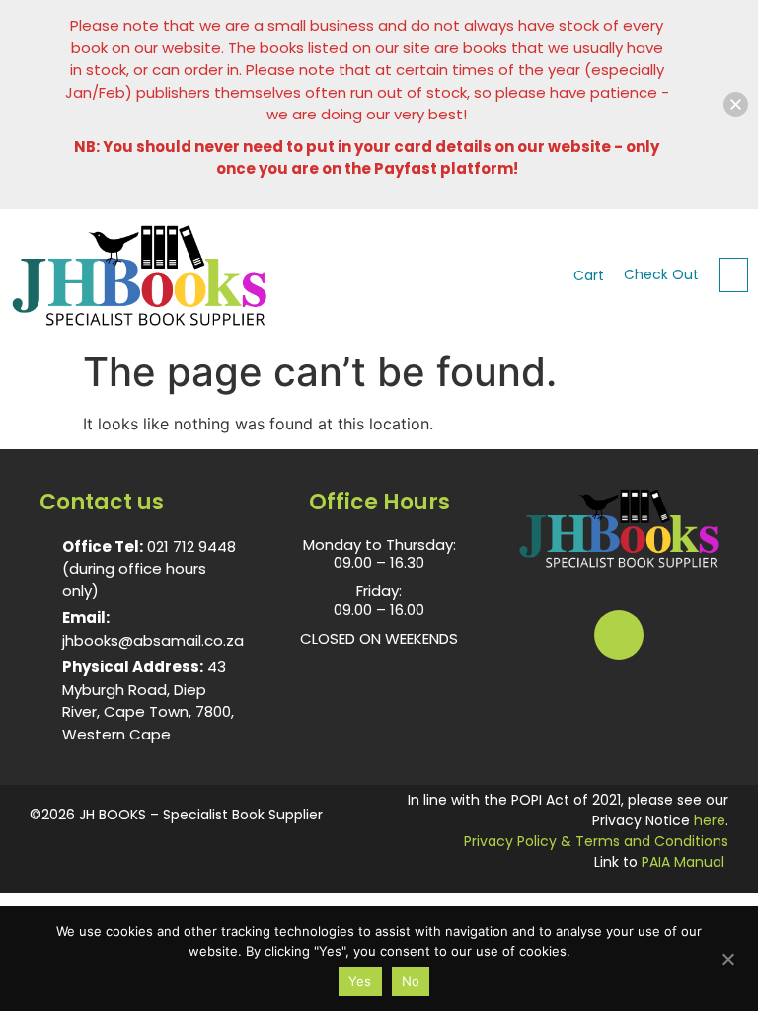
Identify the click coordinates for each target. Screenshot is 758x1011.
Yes (360, 981)
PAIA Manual (683, 862)
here (709, 820)
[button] (733, 275)
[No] (727, 957)
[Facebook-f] (619, 635)
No (411, 981)
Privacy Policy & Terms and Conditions (596, 841)
